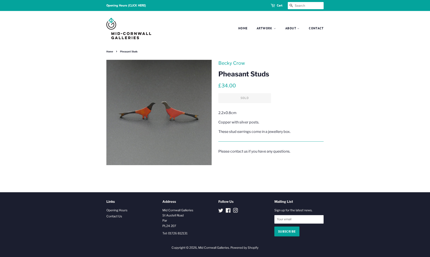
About (291, 28)
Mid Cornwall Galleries (213, 247)
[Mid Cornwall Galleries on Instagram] (235, 211)
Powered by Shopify (244, 247)
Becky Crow (231, 63)
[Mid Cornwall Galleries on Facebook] (228, 211)
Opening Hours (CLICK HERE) (126, 5)
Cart (279, 5)
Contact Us (114, 216)
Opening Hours (116, 210)
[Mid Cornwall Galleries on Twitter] (220, 211)
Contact (316, 28)
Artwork (265, 28)
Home (243, 28)
